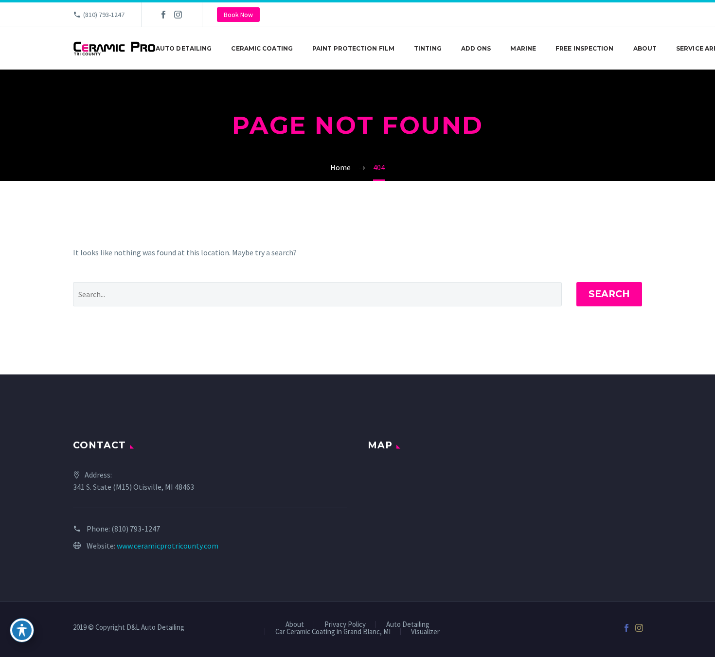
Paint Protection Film (353, 48)
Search (609, 294)
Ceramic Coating (262, 48)
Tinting (428, 48)
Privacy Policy (345, 624)
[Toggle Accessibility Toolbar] (22, 630)
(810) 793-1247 (104, 14)
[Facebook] (163, 14)
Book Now (238, 14)
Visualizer (425, 632)
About (645, 48)
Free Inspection (584, 48)
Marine (523, 48)
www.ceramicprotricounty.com (167, 545)
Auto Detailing (184, 48)
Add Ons (476, 48)
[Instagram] (178, 14)
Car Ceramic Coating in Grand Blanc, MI (333, 632)
